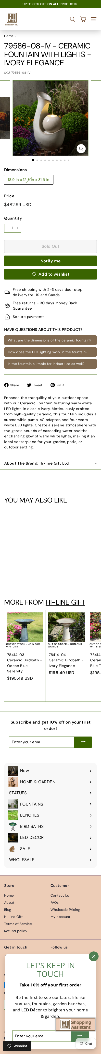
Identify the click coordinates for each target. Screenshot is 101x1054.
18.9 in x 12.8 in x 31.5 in (28, 179)
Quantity (13, 218)
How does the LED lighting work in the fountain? (47, 352)
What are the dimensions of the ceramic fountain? (49, 340)
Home (8, 36)
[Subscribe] (83, 742)
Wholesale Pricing (65, 909)
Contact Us (59, 895)
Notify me (50, 261)
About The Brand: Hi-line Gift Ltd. (37, 463)
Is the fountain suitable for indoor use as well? (46, 364)
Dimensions (15, 169)
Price (9, 196)
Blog (7, 909)
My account (60, 916)
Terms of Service (18, 924)
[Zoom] (81, 148)
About (9, 902)
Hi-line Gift (13, 916)
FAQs (54, 902)
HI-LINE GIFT (65, 602)
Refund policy (15, 931)
